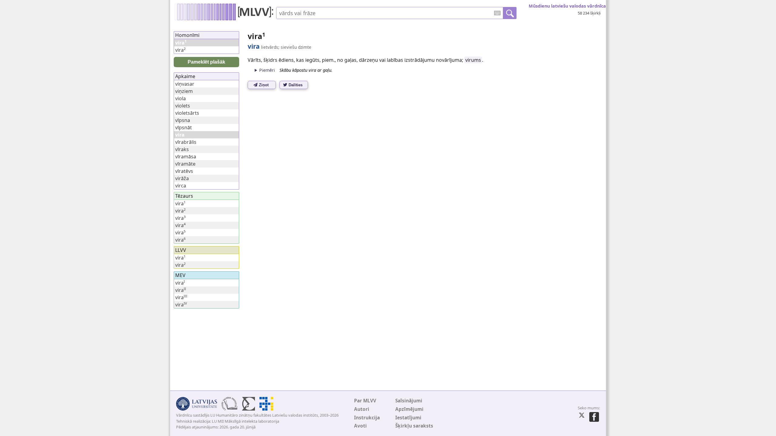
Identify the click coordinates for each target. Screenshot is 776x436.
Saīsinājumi (408, 401)
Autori (361, 409)
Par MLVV (365, 401)
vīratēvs (184, 171)
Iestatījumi (408, 418)
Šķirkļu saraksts (414, 426)
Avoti (360, 426)
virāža (182, 178)
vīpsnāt (183, 127)
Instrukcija (367, 418)
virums (473, 60)
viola (180, 98)
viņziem (184, 91)
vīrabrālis (185, 142)
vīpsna (182, 120)
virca (180, 185)
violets (182, 105)
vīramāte (185, 163)
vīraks (182, 149)
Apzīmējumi (409, 409)
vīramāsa (185, 156)
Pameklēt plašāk (206, 61)
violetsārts (187, 113)
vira (180, 50)
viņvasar (184, 84)
